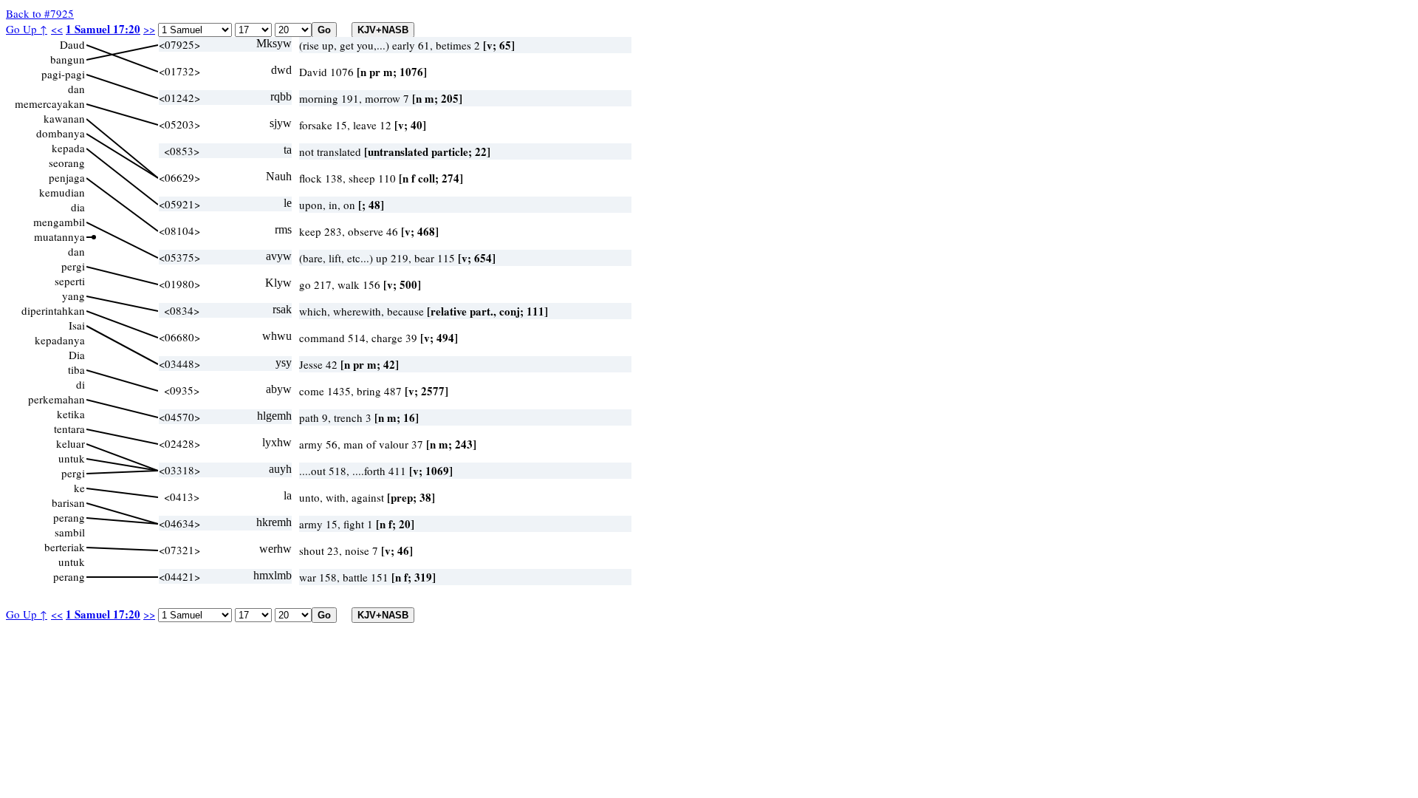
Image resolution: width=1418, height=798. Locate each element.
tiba (76, 369)
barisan (68, 502)
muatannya (59, 236)
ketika (71, 413)
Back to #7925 (40, 13)
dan (76, 88)
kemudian (62, 192)
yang (73, 295)
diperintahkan (53, 310)
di (80, 384)
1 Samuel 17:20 (103, 29)
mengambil (59, 221)
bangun (67, 59)
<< (57, 28)
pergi (73, 266)
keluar (70, 443)
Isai (77, 325)
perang (69, 517)
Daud (72, 44)
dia (78, 207)
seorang (67, 162)
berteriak (64, 546)
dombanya (60, 133)
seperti (70, 280)
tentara (69, 428)
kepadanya (60, 339)
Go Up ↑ (26, 28)
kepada (68, 147)
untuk (71, 458)
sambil (70, 532)
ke (79, 487)
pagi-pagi (63, 73)
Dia (77, 354)
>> (149, 28)
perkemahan (56, 399)
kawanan (64, 118)
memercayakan (50, 103)
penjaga (67, 177)
